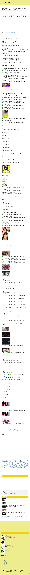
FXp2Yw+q (23, 91)
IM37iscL (23, 66)
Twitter (3, 461)
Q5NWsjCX (23, 63)
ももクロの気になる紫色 (4, 565)
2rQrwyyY (23, 352)
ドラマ (19, 463)
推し (11, 466)
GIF (19, 460)
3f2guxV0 (23, 362)
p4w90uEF (23, 407)
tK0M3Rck (23, 259)
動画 (19, 465)
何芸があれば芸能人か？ (4, 561)
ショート (10, 462)
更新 (14, 466)
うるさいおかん (7, 550)
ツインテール (13, 463)
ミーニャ (10, 464)
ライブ (5, 465)
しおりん (7, 462)
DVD (18, 460)
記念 (11, 467)
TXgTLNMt (23, 282)
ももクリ (25, 464)
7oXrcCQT (23, 108)
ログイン (10, 493)
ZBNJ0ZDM (23, 204)
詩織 (13, 467)
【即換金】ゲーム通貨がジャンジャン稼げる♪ (15, 429)
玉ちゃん (20, 466)
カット (18, 461)
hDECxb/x (23, 214)
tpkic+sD (23, 320)
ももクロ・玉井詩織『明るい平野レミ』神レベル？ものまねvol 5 (15, 512)
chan (16, 460)
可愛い (25, 465)
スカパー (21, 462)
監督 (4, 467)
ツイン (7, 463)
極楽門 (16, 466)
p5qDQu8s (24, 193)
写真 (16, 465)
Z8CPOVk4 (23, 256)
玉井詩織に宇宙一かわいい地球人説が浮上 (12, 498)
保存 (15, 465)
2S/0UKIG (23, 99)
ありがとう (15, 461)
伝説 (13, 465)
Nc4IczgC (23, 102)
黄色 (24, 467)
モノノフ (19, 464)
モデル (16, 464)
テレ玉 (17, 463)
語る (14, 467)
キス (26, 461)
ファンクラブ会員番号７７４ (8, 51)
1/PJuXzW (23, 225)
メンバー (13, 464)
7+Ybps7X (23, 118)
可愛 (23, 465)
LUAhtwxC (23, 345)
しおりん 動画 (6, 460)
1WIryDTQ (23, 70)
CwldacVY (23, 295)
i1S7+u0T (23, 187)
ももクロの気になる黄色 (6, 2)
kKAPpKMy (23, 51)
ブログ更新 (7, 464)
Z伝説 (5, 461)
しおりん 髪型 (11, 460)
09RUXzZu (24, 423)
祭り (6, 467)
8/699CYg (23, 410)
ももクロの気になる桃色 (4, 563)
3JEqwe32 (23, 217)
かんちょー (23, 461)
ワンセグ (9, 465)
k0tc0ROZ (23, 95)
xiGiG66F (23, 383)
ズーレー (18, 462)
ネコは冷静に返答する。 (8, 545)
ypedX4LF (23, 122)
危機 (21, 465)
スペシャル (25, 462)
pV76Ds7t (23, 220)
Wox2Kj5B (23, 262)
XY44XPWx (23, 304)
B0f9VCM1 (23, 55)
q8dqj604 (23, 247)
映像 (12, 466)
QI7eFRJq (24, 374)
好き (5, 466)
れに (6, 465)
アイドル (11, 461)
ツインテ (9, 463)
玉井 (22, 466)
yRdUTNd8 (24, 307)
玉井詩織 (25, 466)
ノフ (21, 463)
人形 (11, 465)
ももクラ (22, 464)
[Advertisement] (15, 25)
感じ (8, 466)
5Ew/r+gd (23, 105)
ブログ (4, 464)
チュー (5, 463)
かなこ (20, 461)
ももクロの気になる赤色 (4, 562)
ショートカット (14, 462)
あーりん (8, 461)
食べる (19, 467)
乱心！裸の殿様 (7, 536)
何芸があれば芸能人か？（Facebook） (6, 566)
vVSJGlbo (23, 250)
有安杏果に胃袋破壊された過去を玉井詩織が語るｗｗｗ (14, 502)
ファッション (24, 463)
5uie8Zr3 (23, 78)
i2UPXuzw (23, 81)
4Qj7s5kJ (23, 207)
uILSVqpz (23, 60)
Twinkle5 (26, 460)
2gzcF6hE (23, 190)
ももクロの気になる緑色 (4, 564)
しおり (5, 462)
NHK (21, 460)
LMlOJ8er (23, 298)
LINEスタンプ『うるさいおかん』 (10, 32)
